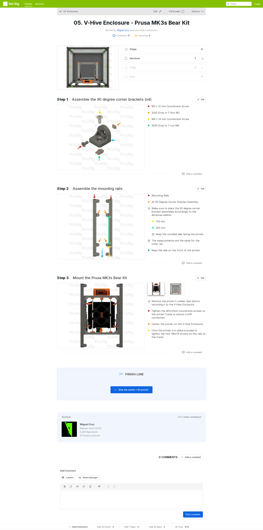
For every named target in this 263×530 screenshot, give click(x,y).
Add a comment (194, 174)
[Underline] (90, 486)
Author (66, 417)
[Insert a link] (84, 486)
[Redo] (115, 486)
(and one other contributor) (144, 30)
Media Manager (90, 477)
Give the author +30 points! (133, 389)
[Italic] (71, 486)
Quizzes (39, 4)
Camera (69, 477)
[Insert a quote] (99, 486)
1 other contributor (191, 417)
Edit (202, 99)
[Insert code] (77, 486)
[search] (228, 4)
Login (258, 4)
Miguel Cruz (123, 30)
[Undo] (108, 486)
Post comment (193, 514)
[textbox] (131, 500)
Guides (28, 4)
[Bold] (65, 486)
